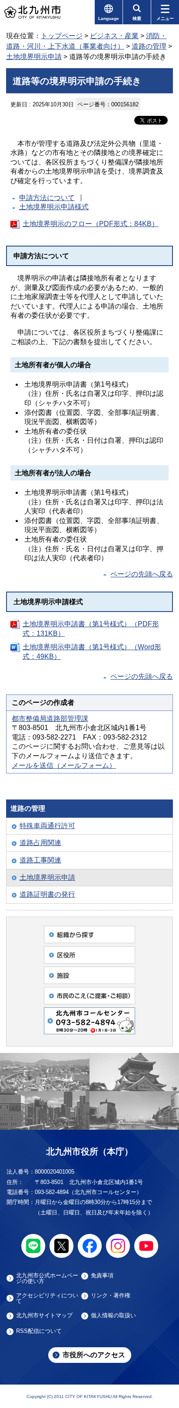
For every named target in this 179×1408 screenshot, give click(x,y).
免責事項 (102, 1276)
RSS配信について (39, 1331)
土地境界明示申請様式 (54, 207)
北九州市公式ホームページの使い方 (47, 1278)
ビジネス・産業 (114, 35)
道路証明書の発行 (47, 894)
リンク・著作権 (110, 1296)
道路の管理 (149, 46)
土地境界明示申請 (34, 56)
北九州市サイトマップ (44, 1316)
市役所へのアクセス (94, 1355)
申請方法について (47, 197)
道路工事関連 (40, 860)
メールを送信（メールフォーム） (64, 765)
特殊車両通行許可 (47, 825)
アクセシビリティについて (47, 1298)
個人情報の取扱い (113, 1316)
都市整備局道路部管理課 (50, 718)
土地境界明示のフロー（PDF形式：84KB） (91, 223)
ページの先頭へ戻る (141, 574)
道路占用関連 (40, 842)
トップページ (62, 35)
